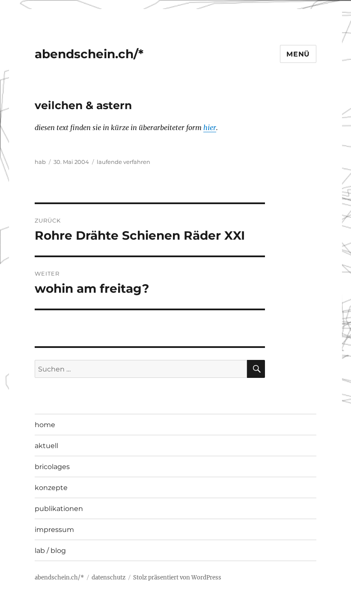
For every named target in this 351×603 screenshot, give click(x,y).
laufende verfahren (123, 161)
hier (209, 127)
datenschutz (108, 577)
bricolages (52, 467)
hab (40, 161)
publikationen (59, 509)
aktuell (46, 446)
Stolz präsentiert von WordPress (177, 577)
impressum (54, 530)
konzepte (51, 488)
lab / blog (50, 551)
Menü (298, 54)
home (45, 425)
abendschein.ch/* (89, 54)
